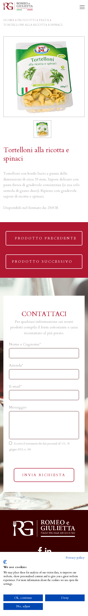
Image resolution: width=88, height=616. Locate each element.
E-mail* (15, 386)
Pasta (44, 20)
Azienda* (16, 365)
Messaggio (17, 407)
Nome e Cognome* (25, 344)
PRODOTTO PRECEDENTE (46, 240)
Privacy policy (75, 557)
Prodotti (26, 20)
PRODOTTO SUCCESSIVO (42, 264)
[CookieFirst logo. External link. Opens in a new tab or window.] (5, 562)
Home (8, 20)
